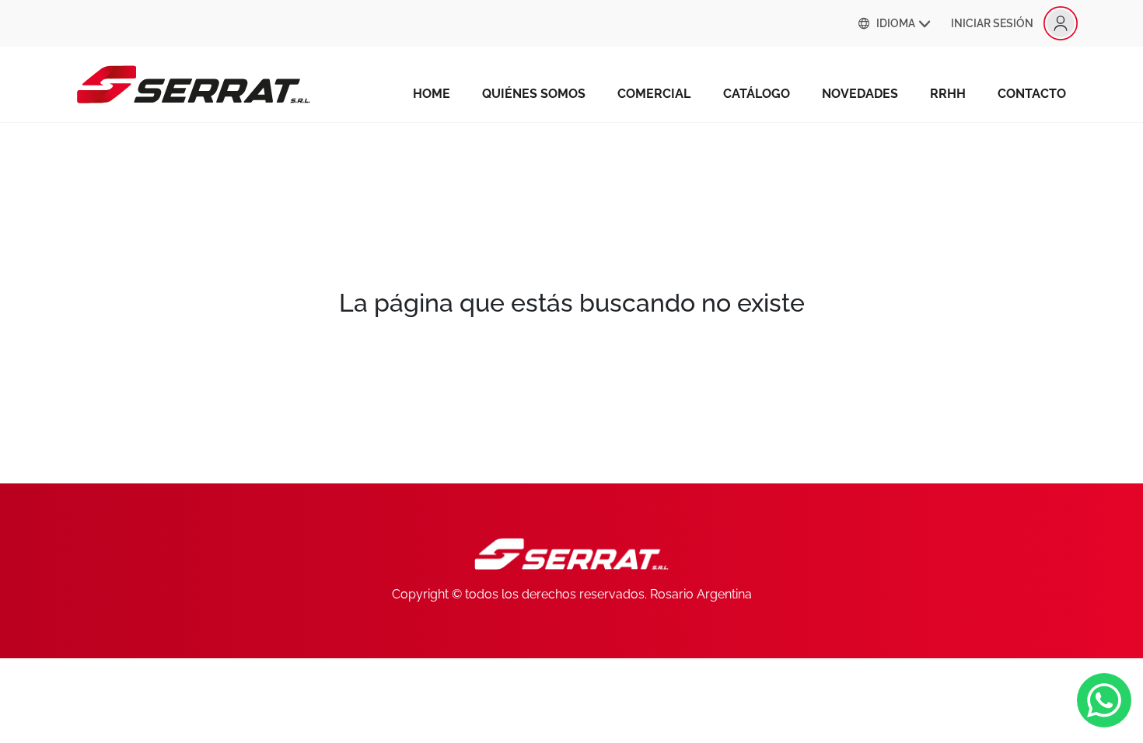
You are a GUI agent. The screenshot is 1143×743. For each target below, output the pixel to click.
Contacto (1032, 93)
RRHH (948, 93)
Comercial (653, 93)
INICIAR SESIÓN (992, 23)
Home (431, 93)
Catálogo (756, 93)
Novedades (860, 93)
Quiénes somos (533, 93)
